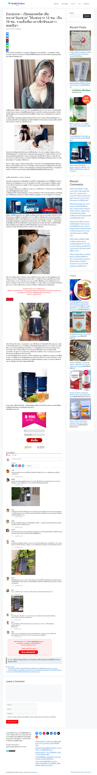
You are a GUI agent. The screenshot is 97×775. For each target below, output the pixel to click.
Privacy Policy (80, 772)
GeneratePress (33, 772)
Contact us (86, 3)
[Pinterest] (34, 38)
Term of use (87, 772)
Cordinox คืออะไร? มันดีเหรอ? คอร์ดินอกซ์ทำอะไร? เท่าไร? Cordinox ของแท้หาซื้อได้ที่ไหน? (80, 54)
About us (56, 3)
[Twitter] (34, 36)
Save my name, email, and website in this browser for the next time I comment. (32, 717)
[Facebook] (34, 33)
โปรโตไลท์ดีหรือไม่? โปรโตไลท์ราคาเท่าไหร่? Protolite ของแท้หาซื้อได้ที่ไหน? (80, 138)
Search (72, 13)
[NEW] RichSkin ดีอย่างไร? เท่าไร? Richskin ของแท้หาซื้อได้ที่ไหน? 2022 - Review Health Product (80, 206)
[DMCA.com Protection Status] (10, 751)
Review (73, 3)
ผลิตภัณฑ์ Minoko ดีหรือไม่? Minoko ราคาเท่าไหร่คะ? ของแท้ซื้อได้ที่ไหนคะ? (80, 85)
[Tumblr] (34, 41)
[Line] (34, 45)
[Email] (34, 48)
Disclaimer (73, 772)
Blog (79, 3)
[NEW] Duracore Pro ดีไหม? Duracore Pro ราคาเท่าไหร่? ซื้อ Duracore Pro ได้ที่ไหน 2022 (80, 198)
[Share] (34, 50)
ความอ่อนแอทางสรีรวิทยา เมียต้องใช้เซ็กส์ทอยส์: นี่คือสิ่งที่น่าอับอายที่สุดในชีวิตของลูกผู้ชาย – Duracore (32, 668)
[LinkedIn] (34, 43)
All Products (65, 3)
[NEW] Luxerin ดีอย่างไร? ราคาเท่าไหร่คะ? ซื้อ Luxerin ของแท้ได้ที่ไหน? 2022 (80, 248)
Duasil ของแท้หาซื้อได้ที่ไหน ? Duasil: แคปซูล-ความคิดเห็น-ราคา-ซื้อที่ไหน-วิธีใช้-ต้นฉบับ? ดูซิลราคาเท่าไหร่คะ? (48, 763)
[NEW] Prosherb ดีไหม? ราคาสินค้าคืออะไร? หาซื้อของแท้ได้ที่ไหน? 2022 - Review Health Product (80, 257)
